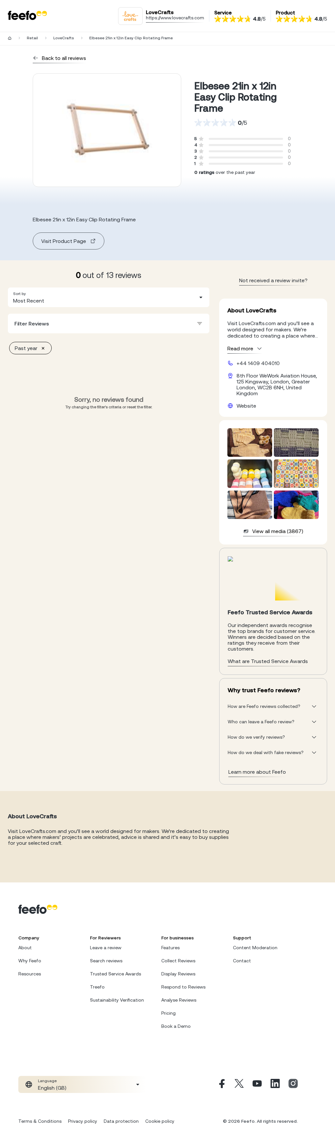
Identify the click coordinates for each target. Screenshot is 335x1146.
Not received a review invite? (273, 280)
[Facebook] (221, 1084)
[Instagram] (293, 1084)
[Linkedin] (275, 1084)
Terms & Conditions (40, 1121)
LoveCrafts (63, 38)
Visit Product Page (63, 241)
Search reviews (106, 960)
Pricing (168, 1013)
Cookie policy (159, 1121)
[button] (108, 297)
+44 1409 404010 (258, 363)
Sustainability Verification (117, 1000)
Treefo (97, 986)
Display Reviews (178, 973)
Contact (242, 960)
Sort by (19, 293)
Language (47, 1081)
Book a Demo (176, 1026)
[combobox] (108, 297)
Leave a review (105, 947)
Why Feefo (29, 960)
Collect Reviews (178, 960)
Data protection (121, 1121)
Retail (32, 38)
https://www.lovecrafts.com (175, 17)
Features (170, 947)
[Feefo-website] (27, 16)
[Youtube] (257, 1084)
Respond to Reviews (183, 986)
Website (246, 406)
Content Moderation (255, 947)
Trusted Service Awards (115, 973)
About (25, 947)
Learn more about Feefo (257, 772)
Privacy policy (82, 1121)
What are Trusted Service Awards (268, 661)
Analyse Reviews (178, 1000)
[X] (239, 1084)
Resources (29, 973)
